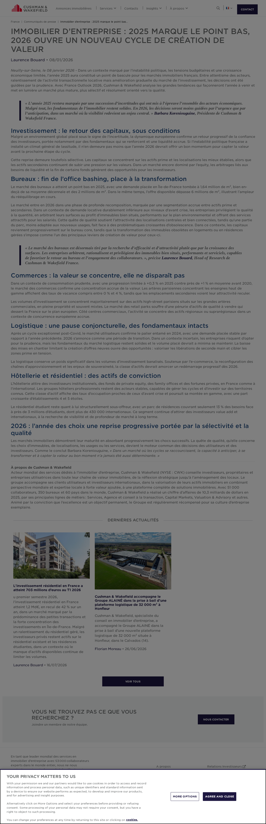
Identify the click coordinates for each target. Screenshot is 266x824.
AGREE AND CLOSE (219, 796)
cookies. (132, 819)
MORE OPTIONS (185, 796)
